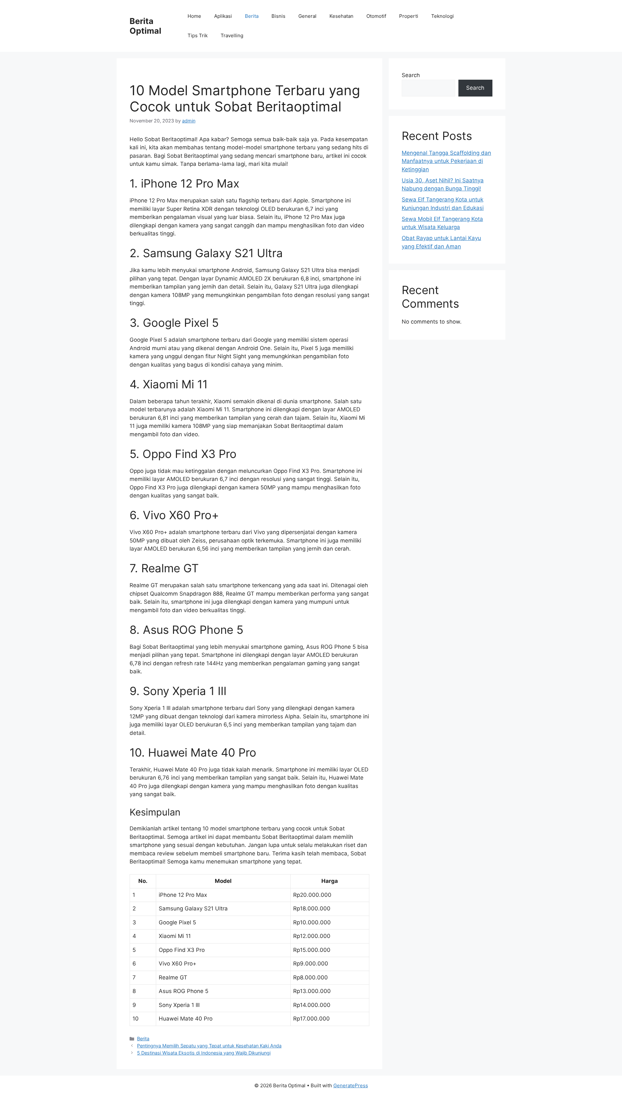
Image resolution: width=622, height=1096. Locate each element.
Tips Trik (198, 35)
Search (411, 75)
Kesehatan (341, 16)
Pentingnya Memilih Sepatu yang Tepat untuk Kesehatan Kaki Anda (209, 1045)
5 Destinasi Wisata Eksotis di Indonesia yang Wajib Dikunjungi (204, 1053)
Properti (408, 16)
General (307, 16)
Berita (252, 16)
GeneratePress (350, 1085)
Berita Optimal (145, 26)
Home (194, 16)
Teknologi (442, 16)
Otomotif (376, 16)
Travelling (232, 35)
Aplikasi (223, 16)
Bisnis (278, 16)
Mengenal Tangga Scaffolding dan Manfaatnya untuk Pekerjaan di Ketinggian (446, 161)
